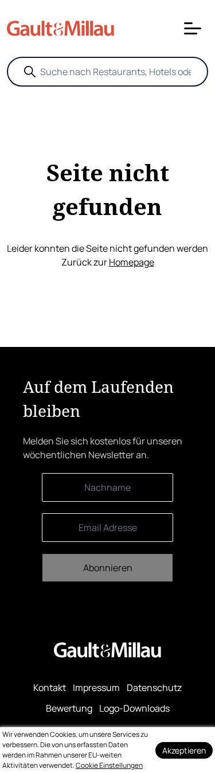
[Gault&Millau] (107, 649)
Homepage (131, 262)
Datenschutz (154, 687)
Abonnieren (107, 567)
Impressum (96, 687)
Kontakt (49, 687)
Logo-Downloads (134, 708)
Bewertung (69, 708)
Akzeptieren (184, 750)
